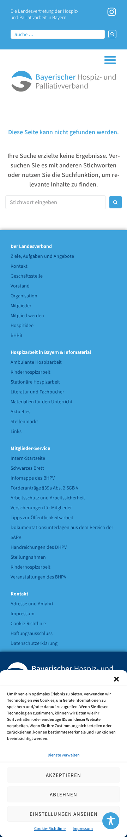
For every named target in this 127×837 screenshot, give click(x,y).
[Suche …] (58, 34)
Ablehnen (63, 794)
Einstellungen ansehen (64, 814)
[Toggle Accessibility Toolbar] (111, 821)
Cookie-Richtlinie (50, 828)
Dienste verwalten (64, 755)
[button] (116, 679)
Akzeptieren (63, 775)
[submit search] (112, 34)
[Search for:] (55, 202)
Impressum (83, 828)
